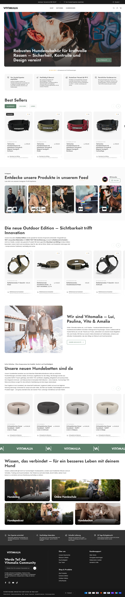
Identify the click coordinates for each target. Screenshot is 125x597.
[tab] (10, 106)
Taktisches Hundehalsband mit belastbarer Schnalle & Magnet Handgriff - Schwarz (14, 147)
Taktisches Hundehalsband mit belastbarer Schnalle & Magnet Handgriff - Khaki (44, 147)
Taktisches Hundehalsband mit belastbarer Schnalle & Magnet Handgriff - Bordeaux (73, 147)
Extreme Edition (12, 141)
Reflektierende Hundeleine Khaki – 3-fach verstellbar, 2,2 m (44, 284)
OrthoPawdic (11, 424)
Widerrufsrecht (7, 594)
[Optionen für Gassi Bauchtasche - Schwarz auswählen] (10, 209)
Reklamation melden (96, 560)
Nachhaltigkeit (63, 560)
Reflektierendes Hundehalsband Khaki (73, 283)
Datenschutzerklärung (16, 594)
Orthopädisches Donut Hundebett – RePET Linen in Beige (103, 428)
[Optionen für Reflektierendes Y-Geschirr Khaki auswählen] (38, 209)
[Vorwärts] (118, 106)
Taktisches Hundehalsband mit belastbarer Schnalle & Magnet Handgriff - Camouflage (103, 147)
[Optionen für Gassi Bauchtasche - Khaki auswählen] (33, 209)
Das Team (62, 562)
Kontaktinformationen (39, 594)
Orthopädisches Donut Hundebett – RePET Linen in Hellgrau (73, 428)
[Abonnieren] (34, 568)
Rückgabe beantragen (96, 557)
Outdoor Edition (12, 280)
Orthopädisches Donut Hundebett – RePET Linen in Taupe (14, 428)
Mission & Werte (63, 557)
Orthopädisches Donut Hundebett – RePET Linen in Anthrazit (44, 428)
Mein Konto (93, 555)
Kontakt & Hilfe (94, 562)
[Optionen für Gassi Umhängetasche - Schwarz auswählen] (15, 209)
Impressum (31, 594)
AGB (23, 594)
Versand (26, 594)
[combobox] (117, 2)
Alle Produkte (63, 573)
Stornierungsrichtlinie (50, 594)
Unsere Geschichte (64, 555)
